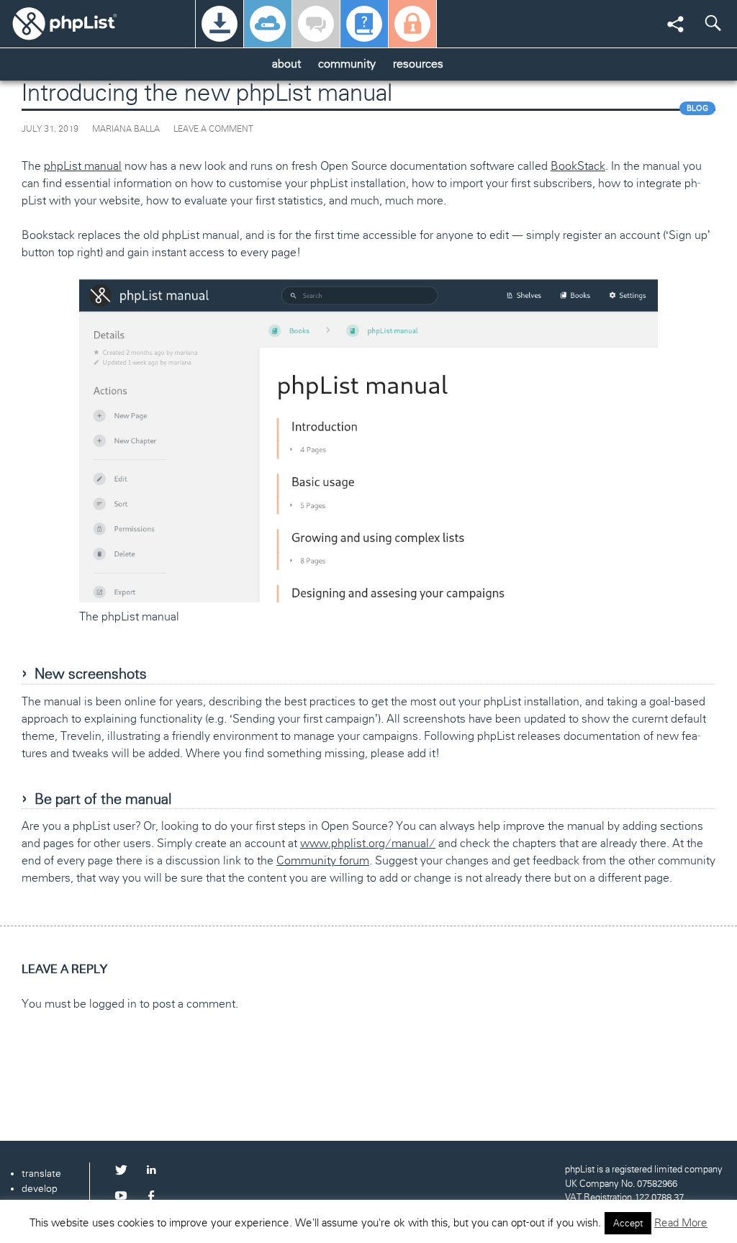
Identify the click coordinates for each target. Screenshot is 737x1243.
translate (41, 1173)
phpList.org (82, 23)
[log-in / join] (412, 24)
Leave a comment (213, 129)
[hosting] (268, 24)
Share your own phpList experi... (607, 1097)
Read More (680, 1222)
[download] (220, 24)
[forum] (316, 24)
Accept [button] (628, 1223)
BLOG (697, 108)
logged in (113, 1004)
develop (40, 1188)
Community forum (322, 860)
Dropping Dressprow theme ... (136, 1097)
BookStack (578, 166)
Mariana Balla (126, 129)
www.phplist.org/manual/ (367, 843)
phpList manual (83, 166)
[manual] (364, 24)
